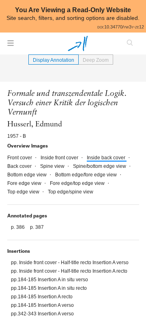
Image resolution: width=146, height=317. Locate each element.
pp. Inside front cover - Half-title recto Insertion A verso (70, 262)
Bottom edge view (27, 175)
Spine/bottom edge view (100, 166)
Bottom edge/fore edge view (86, 175)
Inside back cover (107, 158)
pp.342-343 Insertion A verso (42, 314)
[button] (10, 45)
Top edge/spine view (70, 192)
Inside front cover (60, 158)
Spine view (53, 166)
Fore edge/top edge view (78, 183)
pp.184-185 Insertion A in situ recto (49, 288)
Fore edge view (25, 183)
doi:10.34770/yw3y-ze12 (120, 26)
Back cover (20, 166)
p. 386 (18, 227)
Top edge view (24, 192)
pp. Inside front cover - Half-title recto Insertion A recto (69, 271)
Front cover (20, 158)
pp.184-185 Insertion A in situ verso (49, 279)
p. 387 (37, 227)
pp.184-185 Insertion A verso (42, 305)
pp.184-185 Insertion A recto (42, 297)
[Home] (78, 43)
